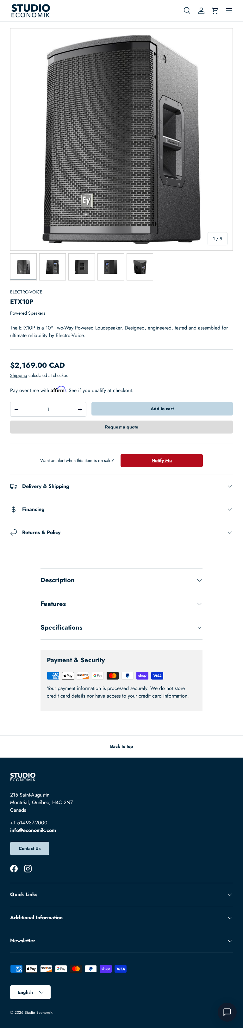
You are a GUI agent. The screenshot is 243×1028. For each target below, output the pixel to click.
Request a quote (121, 427)
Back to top (121, 746)
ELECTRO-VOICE (26, 292)
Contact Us (29, 848)
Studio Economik (38, 1012)
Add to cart (162, 408)
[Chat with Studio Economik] (227, 1012)
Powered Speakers (27, 313)
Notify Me (162, 460)
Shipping (18, 375)
